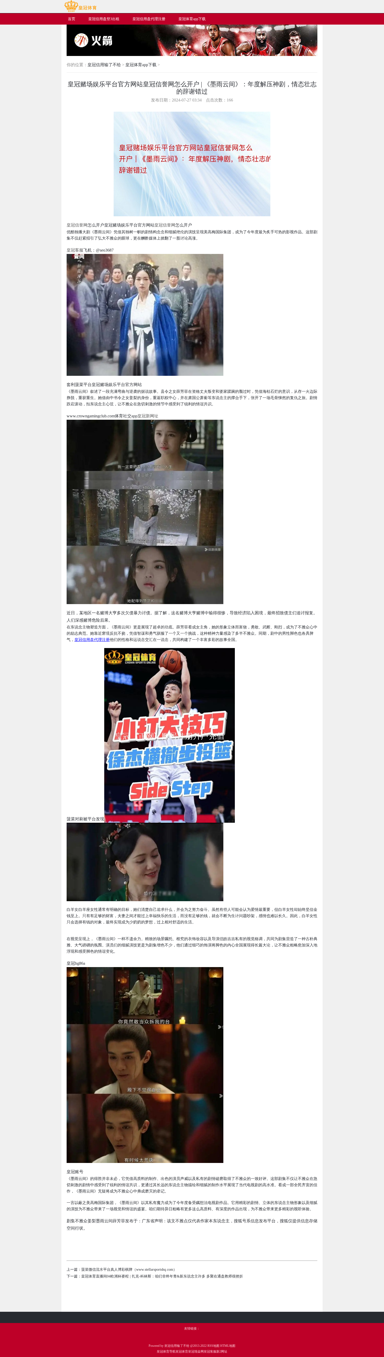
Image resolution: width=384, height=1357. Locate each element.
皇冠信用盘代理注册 (92, 640)
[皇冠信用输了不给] (80, 11)
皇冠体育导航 (166, 1351)
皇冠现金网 (196, 1351)
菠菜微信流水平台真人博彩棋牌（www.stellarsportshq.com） (129, 1269)
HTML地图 (227, 1346)
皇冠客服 (210, 1351)
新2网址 (221, 1351)
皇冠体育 (182, 1351)
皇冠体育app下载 (140, 65)
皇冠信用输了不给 (104, 65)
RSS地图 (213, 1346)
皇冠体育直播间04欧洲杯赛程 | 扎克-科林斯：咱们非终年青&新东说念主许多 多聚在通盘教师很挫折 (162, 1276)
